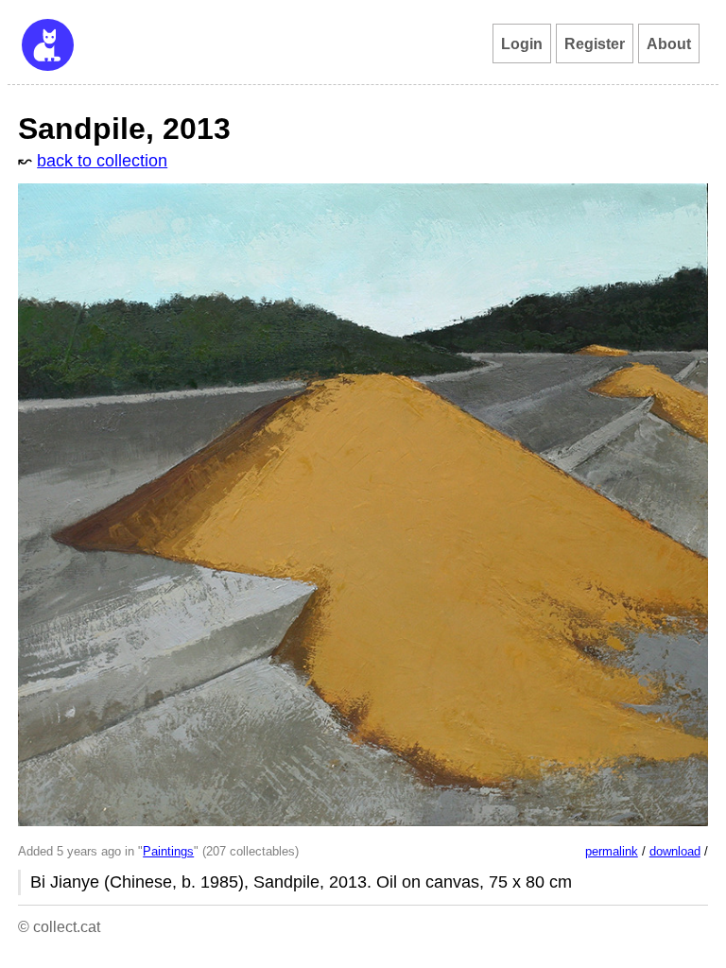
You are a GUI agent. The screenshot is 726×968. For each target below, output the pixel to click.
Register (594, 43)
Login (522, 43)
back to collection (102, 160)
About (669, 43)
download (674, 851)
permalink (611, 851)
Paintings (168, 851)
